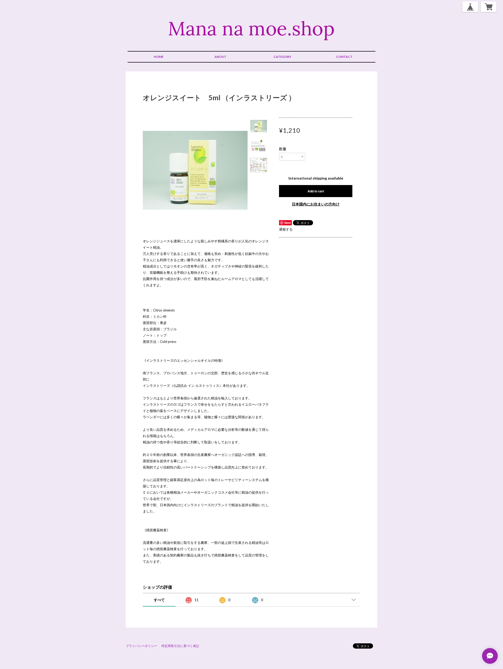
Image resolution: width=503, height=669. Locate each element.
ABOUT (220, 57)
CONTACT (344, 57)
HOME (158, 57)
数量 (282, 149)
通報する (286, 229)
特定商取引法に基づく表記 (180, 646)
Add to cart (316, 191)
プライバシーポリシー (141, 646)
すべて (159, 600)
